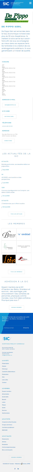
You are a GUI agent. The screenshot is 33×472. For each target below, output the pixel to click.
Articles (4, 441)
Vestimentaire (6, 413)
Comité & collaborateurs (8, 371)
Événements (5, 439)
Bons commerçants (7, 450)
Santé (3, 407)
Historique (5, 369)
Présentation (5, 363)
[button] (15, 469)
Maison (4, 405)
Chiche (24, 463)
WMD (28, 463)
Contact (4, 382)
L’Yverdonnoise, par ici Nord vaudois (13, 203)
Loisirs (3, 402)
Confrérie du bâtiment (8, 427)
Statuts (4, 366)
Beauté (4, 399)
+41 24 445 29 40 (7, 126)
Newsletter (5, 444)
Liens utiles (5, 379)
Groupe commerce (7, 424)
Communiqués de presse (8, 447)
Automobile (5, 396)
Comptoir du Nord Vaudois (9, 422)
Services (4, 410)
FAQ (3, 377)
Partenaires (5, 374)
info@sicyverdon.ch (7, 355)
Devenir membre (6, 391)
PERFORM (4, 430)
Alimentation (5, 394)
